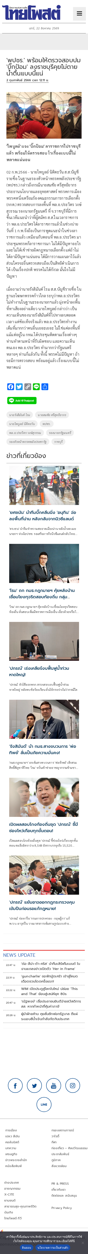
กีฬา (54, 1142)
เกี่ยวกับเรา (58, 1189)
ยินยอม (26, 1247)
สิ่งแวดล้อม (59, 1166)
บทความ (10, 1148)
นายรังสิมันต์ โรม (19, 415)
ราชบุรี (58, 442)
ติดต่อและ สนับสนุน (64, 1195)
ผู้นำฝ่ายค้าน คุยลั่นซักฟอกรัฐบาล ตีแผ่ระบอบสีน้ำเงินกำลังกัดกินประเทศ (49, 1016)
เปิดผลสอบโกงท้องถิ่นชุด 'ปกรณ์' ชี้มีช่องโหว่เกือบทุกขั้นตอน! (43, 827)
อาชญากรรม (12, 1188)
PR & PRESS (60, 1183)
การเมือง (11, 1130)
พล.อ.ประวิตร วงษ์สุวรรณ (25, 433)
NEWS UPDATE (19, 955)
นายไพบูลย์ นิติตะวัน (22, 424)
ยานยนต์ (9, 1200)
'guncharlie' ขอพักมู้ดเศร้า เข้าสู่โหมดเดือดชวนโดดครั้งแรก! (49, 979)
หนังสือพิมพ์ (13, 1166)
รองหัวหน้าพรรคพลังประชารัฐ (28, 442)
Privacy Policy (61, 1208)
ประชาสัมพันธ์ (60, 1154)
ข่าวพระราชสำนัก (16, 1160)
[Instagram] (73, 1086)
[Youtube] (54, 1086)
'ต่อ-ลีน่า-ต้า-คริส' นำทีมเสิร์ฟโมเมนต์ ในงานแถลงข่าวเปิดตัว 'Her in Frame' (50, 966)
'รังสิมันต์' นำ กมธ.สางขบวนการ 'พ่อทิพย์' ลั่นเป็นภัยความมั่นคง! (42, 749)
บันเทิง (8, 1212)
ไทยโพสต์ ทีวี (13, 1218)
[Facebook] (15, 1086)
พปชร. (47, 424)
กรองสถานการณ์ (62, 1130)
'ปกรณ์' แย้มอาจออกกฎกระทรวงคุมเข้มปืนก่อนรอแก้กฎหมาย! (42, 905)
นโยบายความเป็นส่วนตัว (53, 1247)
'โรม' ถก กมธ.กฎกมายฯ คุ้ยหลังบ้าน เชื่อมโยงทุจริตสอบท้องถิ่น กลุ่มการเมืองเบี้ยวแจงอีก (42, 596)
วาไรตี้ (55, 1136)
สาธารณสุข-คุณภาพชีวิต (20, 1206)
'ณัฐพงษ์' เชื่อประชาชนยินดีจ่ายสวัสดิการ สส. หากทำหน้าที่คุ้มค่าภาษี (51, 1004)
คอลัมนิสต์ (12, 1142)
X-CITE (9, 1194)
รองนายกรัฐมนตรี (60, 433)
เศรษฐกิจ (11, 1154)
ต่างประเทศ (11, 1182)
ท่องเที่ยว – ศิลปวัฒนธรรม (69, 1148)
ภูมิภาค (56, 1160)
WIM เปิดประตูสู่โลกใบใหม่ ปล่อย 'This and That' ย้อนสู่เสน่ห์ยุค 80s (49, 991)
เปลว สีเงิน (12, 1136)
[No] (83, 1243)
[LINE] (44, 1105)
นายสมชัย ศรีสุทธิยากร (52, 415)
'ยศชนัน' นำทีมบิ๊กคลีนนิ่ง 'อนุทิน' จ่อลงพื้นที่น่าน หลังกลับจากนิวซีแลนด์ (42, 515)
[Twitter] (34, 1086)
